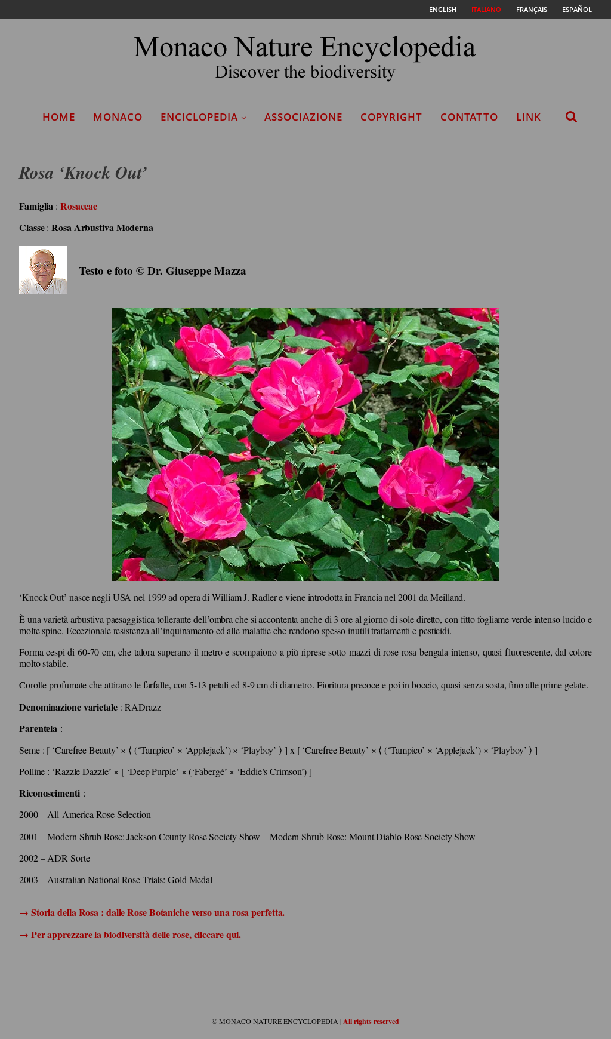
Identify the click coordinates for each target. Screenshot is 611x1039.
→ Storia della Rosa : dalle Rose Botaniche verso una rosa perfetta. (152, 912)
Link (528, 117)
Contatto (469, 117)
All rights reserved (371, 1021)
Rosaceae (78, 206)
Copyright (391, 117)
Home (58, 117)
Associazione (303, 117)
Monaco (118, 117)
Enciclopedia (199, 117)
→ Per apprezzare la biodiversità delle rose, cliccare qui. (130, 934)
